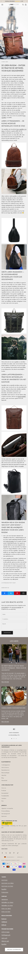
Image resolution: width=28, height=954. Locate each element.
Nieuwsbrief (4, 780)
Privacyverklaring (5, 811)
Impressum (4, 816)
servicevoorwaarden (16, 607)
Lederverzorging (5, 932)
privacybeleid (4, 607)
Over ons (3, 788)
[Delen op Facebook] (4, 593)
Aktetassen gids (5, 941)
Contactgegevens (5, 765)
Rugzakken (3, 889)
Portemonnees (4, 892)
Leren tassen (4, 880)
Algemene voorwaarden (7, 808)
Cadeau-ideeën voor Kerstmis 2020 (13, 708)
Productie (3, 790)
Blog (2, 778)
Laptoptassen (4, 899)
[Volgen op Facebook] (2, 853)
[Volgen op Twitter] (6, 853)
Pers (2, 801)
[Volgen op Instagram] (10, 853)
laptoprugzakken (22, 396)
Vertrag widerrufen (14, 949)
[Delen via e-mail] (23, 593)
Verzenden (7, 632)
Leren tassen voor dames (7, 883)
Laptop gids (4, 938)
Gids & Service (5, 767)
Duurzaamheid (4, 793)
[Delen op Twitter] (11, 593)
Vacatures (3, 798)
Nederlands (19, 857)
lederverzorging (10, 541)
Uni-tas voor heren (5, 911)
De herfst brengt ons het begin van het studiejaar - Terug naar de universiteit (13, 668)
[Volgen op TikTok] (18, 853)
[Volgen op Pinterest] (14, 853)
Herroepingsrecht (5, 813)
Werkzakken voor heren (7, 905)
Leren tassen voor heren (7, 886)
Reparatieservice (5, 770)
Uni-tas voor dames (6, 908)
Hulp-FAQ (3, 775)
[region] (14, 732)
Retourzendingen (5, 773)
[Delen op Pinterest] (17, 593)
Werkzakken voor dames (7, 902)
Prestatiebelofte (5, 796)
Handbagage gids (5, 935)
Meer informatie (5, 682)
